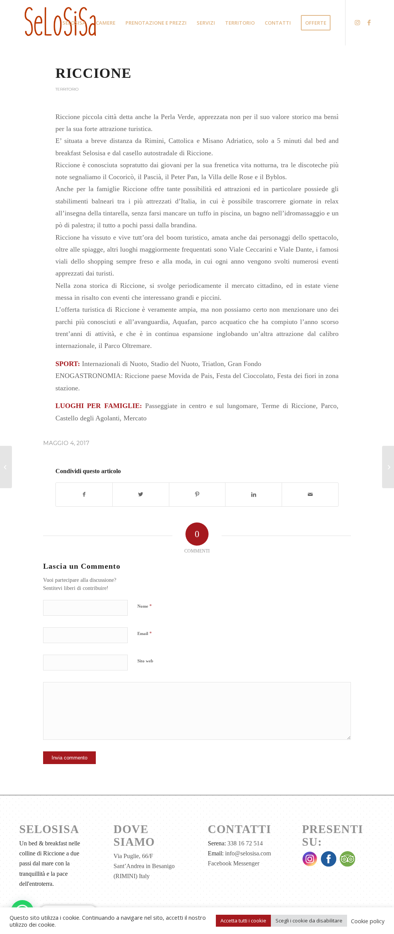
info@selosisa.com (248, 853)
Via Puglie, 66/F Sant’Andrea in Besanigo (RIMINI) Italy (144, 866)
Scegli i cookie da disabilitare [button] (308, 920)
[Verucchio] (6, 467)
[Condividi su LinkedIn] (253, 494)
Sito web (145, 661)
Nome (144, 606)
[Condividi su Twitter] (141, 494)
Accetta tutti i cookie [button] (243, 920)
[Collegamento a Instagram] (357, 22)
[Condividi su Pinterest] (197, 494)
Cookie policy (367, 920)
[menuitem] (74, 22)
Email (144, 633)
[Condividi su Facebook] (84, 494)
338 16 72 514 (245, 843)
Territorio (66, 89)
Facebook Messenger (233, 863)
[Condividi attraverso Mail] (310, 494)
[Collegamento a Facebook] (369, 22)
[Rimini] (388, 467)
